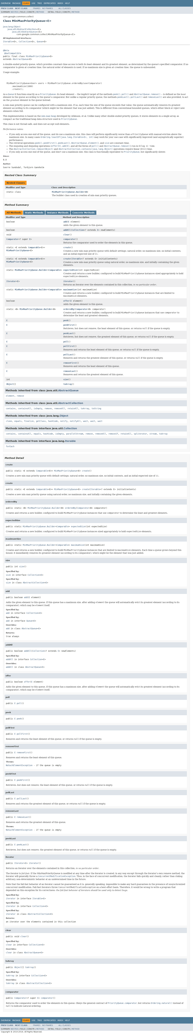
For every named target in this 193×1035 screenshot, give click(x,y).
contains (11, 408)
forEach (10, 446)
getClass (41, 421)
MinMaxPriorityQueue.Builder (68, 192)
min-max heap (48, 116)
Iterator (11, 281)
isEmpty (38, 408)
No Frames (47, 8)
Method (40, 12)
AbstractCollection (70, 403)
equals (18, 421)
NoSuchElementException (19, 765)
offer (66, 301)
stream (153, 434)
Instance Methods (57, 212)
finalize (29, 421)
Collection (25, 41)
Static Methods (34, 212)
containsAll (24, 408)
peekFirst (68, 325)
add (65, 221)
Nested (14, 12)
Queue (40, 41)
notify (63, 421)
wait (85, 421)
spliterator (140, 434)
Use (33, 3)
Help (67, 3)
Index (60, 3)
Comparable (34, 247)
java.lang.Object (11, 26)
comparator (69, 239)
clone (9, 421)
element (10, 396)
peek (65, 320)
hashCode (53, 421)
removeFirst (70, 363)
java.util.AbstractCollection (22, 29)
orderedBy (68, 309)
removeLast (69, 371)
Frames (36, 8)
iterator (68, 281)
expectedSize (70, 270)
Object (10, 384)
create (67, 247)
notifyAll (75, 421)
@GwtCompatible (12, 53)
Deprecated (50, 3)
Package (16, 3)
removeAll (59, 408)
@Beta (6, 50)
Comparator (12, 239)
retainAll (72, 408)
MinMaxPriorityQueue (37, 56)
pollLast (68, 354)
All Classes (65, 8)
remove (20, 396)
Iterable (8, 41)
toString (96, 408)
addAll (67, 230)
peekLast (68, 333)
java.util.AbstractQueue (24, 32)
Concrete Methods (84, 212)
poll (65, 341)
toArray (67, 384)
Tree (39, 3)
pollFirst (68, 346)
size (65, 379)
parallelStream (74, 434)
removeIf (113, 434)
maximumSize (70, 289)
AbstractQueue (20, 59)
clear (66, 234)
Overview (6, 3)
